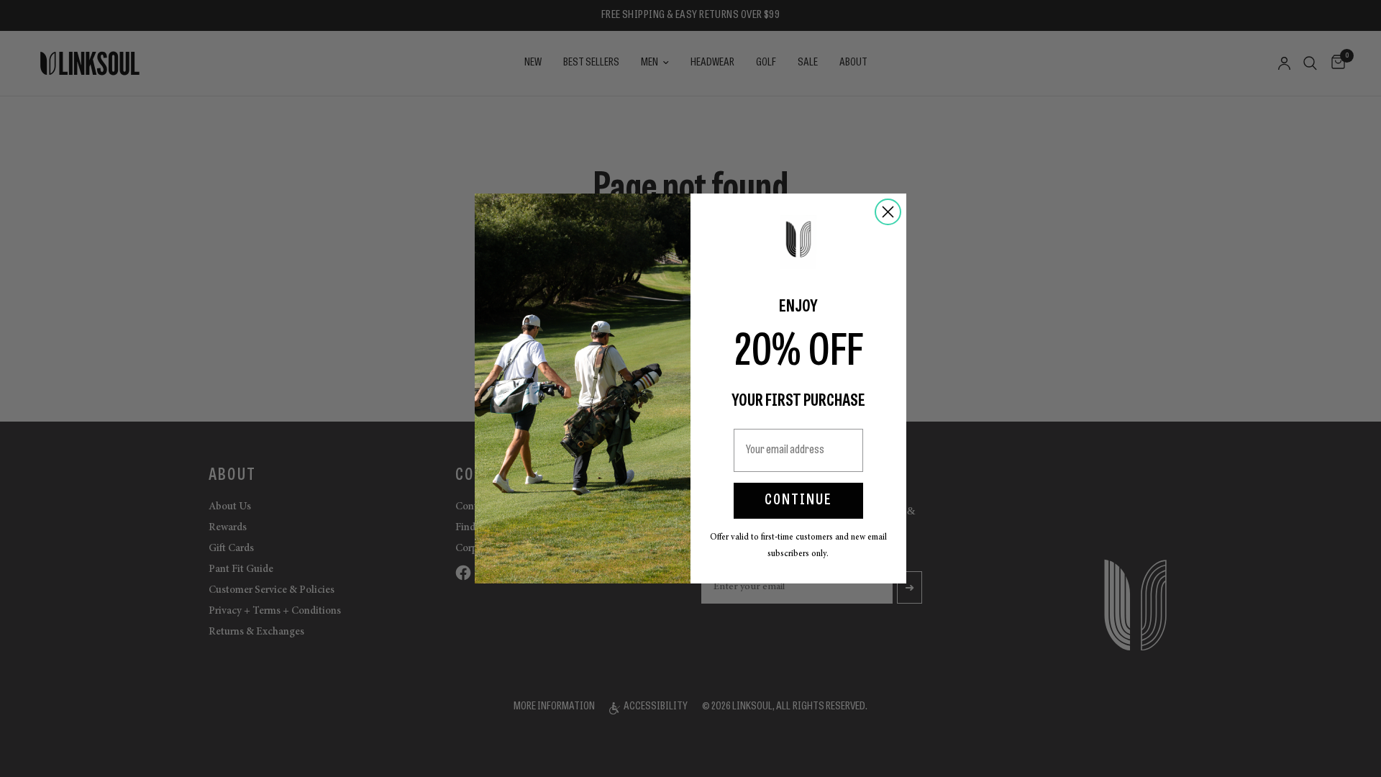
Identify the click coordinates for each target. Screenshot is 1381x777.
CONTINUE (798, 501)
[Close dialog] (888, 211)
